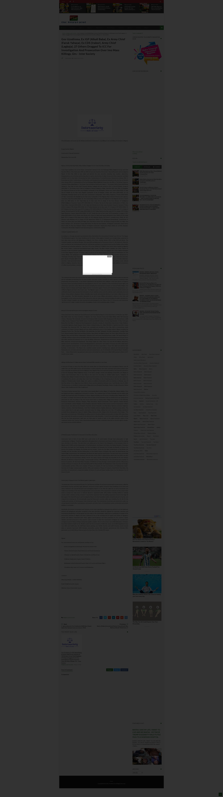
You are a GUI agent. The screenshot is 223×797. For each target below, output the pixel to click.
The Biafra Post (99, 274)
